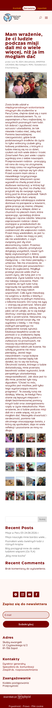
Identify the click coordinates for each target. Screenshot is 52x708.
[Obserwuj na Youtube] (29, 594)
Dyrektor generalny (14, 663)
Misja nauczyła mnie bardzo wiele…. (25, 537)
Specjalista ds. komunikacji (18, 666)
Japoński (42, 8)
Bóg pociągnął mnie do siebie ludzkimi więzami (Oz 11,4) (22, 550)
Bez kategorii (21, 64)
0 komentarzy (11, 67)
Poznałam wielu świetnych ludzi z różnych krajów (24, 543)
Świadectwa (40, 64)
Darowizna (29, 8)
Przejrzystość (10, 685)
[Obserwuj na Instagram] (22, 594)
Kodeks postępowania (16, 682)
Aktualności (30, 62)
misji (43, 409)
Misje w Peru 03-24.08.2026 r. (22, 532)
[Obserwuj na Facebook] (36, 594)
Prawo (26, 706)
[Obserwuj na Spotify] (15, 594)
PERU (31, 64)
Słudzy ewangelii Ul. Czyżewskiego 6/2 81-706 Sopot (15, 645)
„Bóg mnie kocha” (15, 555)
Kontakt (17, 8)
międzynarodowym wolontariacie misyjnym (24, 109)
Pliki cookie (37, 706)
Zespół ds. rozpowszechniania (20, 669)
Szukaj (42, 519)
